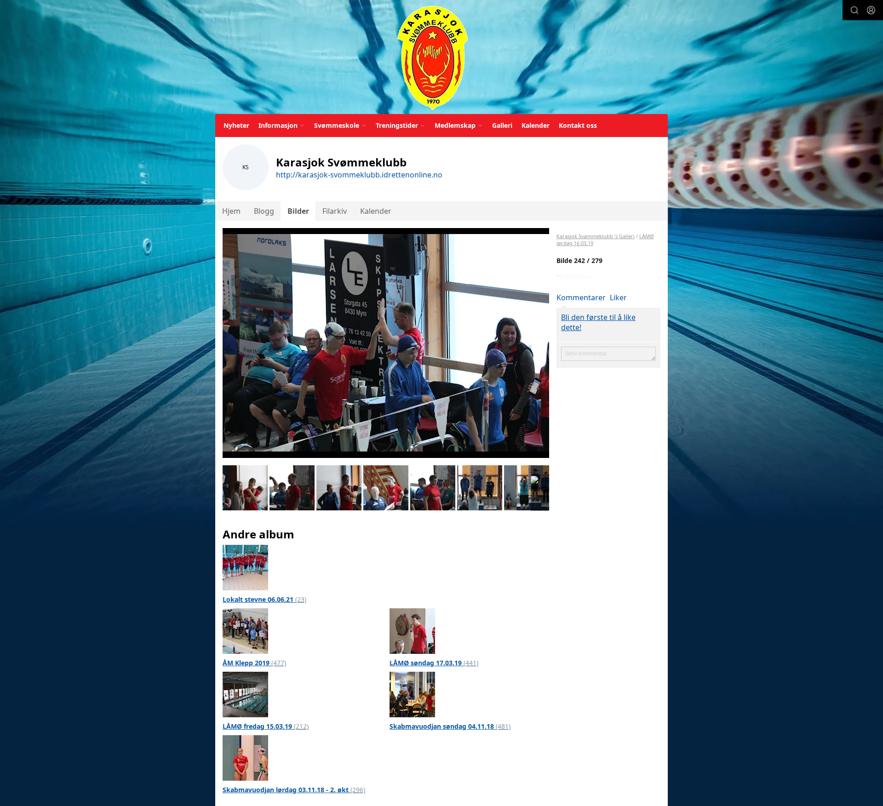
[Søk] (854, 10)
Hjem (231, 211)
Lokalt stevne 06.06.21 (264, 599)
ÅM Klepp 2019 (254, 662)
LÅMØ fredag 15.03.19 (266, 726)
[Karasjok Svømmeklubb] (432, 58)
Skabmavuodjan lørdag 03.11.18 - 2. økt (294, 789)
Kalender (536, 125)
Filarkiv (334, 211)
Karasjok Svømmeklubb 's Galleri (595, 236)
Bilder (298, 211)
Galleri (502, 125)
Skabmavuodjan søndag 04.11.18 (450, 726)
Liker (618, 297)
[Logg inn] (871, 10)
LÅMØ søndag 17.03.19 (434, 662)
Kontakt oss (578, 125)
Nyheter (236, 125)
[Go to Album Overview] (245, 567)
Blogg (264, 211)
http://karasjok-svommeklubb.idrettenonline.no (359, 175)
